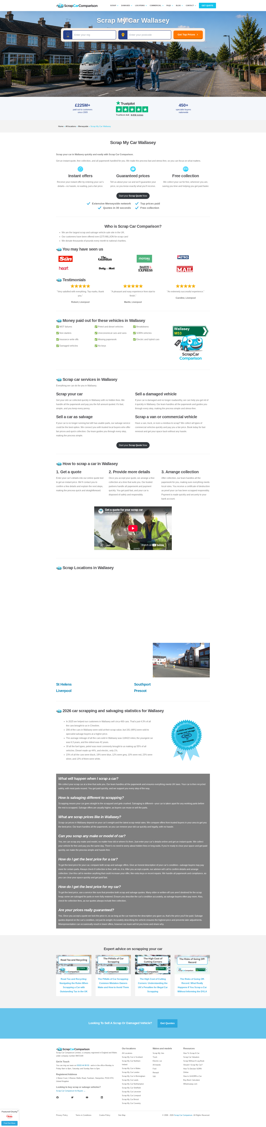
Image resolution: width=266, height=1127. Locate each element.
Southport (142, 684)
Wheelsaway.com (190, 1084)
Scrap (113, 6)
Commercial (155, 6)
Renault (156, 1073)
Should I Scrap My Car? (193, 1065)
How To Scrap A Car (191, 1053)
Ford (154, 1069)
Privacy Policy (62, 1115)
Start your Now (133, 196)
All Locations (127, 1053)
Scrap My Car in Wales (131, 1068)
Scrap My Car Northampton (133, 1084)
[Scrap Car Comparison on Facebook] (57, 1097)
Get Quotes (167, 1023)
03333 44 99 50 (83, 1065)
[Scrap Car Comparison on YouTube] (87, 1097)
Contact (190, 6)
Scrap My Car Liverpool (131, 1095)
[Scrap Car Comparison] (77, 5)
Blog (178, 6)
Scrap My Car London (130, 1072)
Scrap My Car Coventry (131, 1103)
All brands (157, 1065)
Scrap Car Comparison (183, 1115)
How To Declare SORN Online (192, 1070)
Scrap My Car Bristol (130, 1099)
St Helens (64, 684)
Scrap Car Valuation (191, 1057)
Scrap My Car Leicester (131, 1092)
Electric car (157, 1061)
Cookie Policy (104, 1115)
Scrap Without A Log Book (193, 1061)
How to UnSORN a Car (192, 1076)
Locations (140, 6)
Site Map (121, 1115)
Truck (155, 1057)
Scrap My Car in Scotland (132, 1057)
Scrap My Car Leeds (130, 1080)
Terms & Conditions (83, 1115)
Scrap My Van (158, 1053)
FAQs (168, 6)
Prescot (140, 691)
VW (154, 1076)
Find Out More (9, 1123)
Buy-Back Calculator (191, 1080)
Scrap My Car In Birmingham (133, 1076)
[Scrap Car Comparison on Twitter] (72, 1097)
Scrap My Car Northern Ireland (131, 1063)
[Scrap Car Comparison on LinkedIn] (101, 1097)
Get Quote (207, 5)
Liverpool (63, 691)
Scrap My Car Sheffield (131, 1088)
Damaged (125, 6)
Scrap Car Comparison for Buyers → (70, 1091)
